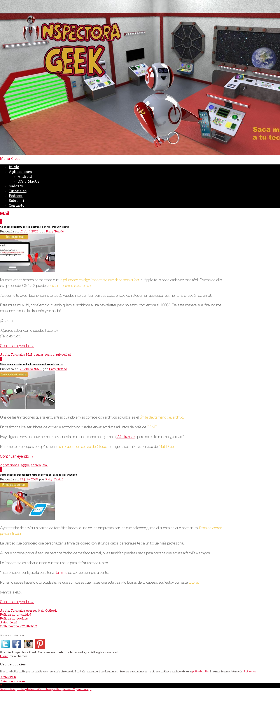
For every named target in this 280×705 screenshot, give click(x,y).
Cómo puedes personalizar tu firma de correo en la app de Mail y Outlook (38, 475)
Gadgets (16, 186)
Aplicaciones (20, 171)
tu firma (61, 572)
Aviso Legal (8, 623)
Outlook (51, 611)
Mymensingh (82, 689)
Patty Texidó (55, 232)
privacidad (63, 355)
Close (15, 158)
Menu (5, 158)
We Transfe (125, 437)
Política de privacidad (15, 615)
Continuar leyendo (17, 345)
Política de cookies (14, 619)
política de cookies (200, 671)
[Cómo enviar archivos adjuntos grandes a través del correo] (27, 408)
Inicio (14, 166)
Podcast (16, 195)
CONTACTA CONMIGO (18, 626)
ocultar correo (43, 355)
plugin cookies (249, 671)
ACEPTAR (8, 677)
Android (25, 176)
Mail (29, 355)
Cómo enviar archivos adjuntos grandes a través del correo (31, 364)
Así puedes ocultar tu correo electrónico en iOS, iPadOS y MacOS (35, 227)
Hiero (4, 656)
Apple (4, 355)
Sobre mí (16, 200)
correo (36, 465)
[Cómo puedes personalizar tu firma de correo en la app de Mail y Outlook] (27, 519)
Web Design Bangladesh (18, 689)
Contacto (16, 205)
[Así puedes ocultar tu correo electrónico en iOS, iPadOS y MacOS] (27, 271)
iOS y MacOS (29, 181)
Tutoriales (17, 190)
